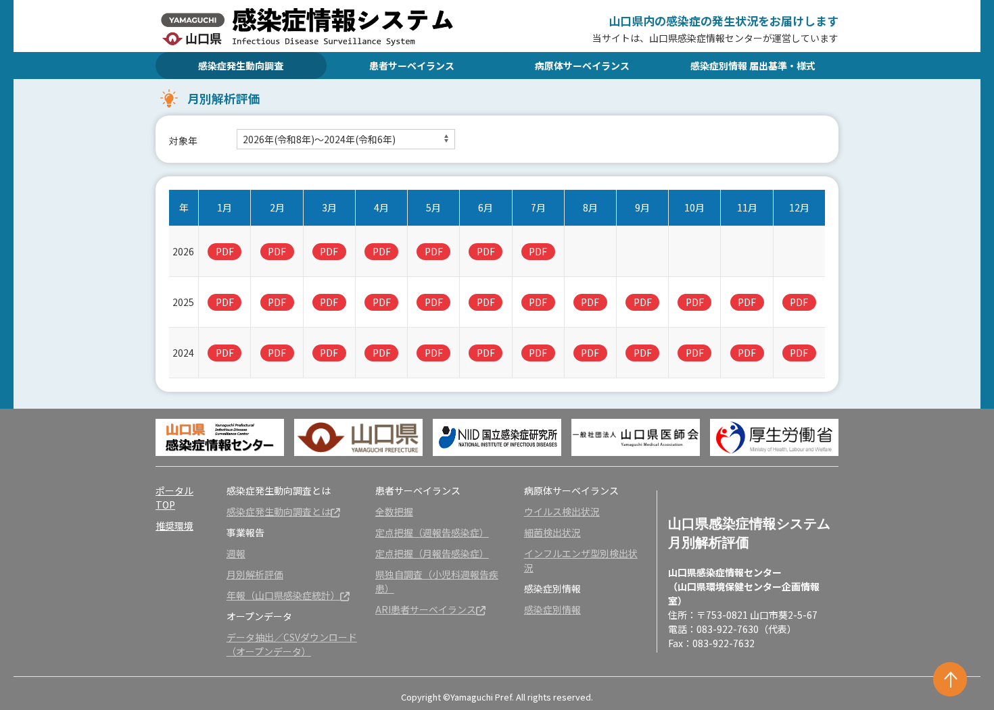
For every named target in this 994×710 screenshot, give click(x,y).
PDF (225, 251)
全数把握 (394, 511)
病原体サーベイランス (582, 65)
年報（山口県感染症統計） (283, 595)
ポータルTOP (174, 497)
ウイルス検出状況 (562, 511)
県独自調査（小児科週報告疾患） (436, 581)
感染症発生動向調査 (240, 65)
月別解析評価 (255, 574)
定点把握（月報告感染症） (432, 553)
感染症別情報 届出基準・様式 (752, 65)
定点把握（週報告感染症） (432, 532)
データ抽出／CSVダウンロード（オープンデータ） (292, 644)
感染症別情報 (552, 609)
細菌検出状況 (552, 532)
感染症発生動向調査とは (279, 511)
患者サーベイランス (411, 65)
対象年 (183, 140)
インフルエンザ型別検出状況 (581, 560)
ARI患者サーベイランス (425, 609)
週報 (236, 553)
